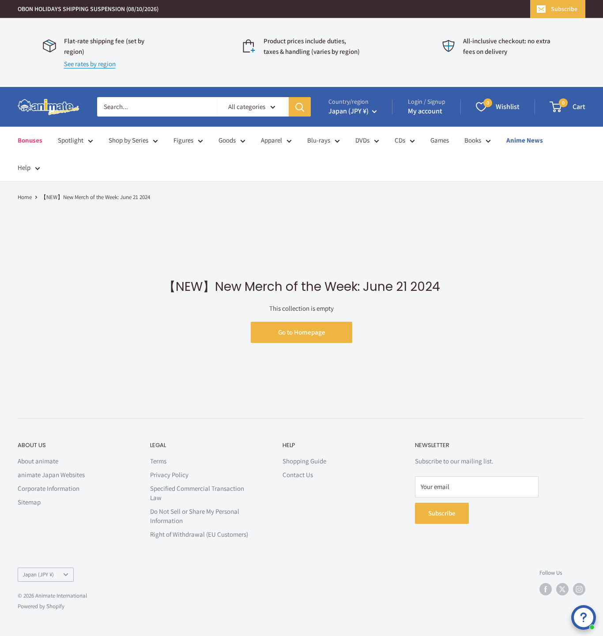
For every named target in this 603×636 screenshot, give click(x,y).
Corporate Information (48, 488)
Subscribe (564, 9)
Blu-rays (318, 140)
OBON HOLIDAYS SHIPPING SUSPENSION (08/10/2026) (88, 9)
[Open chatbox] (583, 617)
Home (25, 197)
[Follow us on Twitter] (562, 589)
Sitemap (29, 502)
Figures (183, 140)
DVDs (362, 140)
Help (24, 167)
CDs (400, 140)
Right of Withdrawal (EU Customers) (199, 534)
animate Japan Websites (51, 474)
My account (425, 111)
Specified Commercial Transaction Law (197, 493)
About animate (38, 461)
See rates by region (90, 64)
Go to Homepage (301, 332)
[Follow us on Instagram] (579, 589)
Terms (158, 461)
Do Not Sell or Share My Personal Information (194, 516)
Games (439, 140)
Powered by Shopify (41, 606)
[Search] (300, 107)
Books (472, 140)
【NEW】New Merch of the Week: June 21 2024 (95, 197)
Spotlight (70, 140)
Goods (227, 140)
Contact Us (298, 474)
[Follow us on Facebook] (545, 589)
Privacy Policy (169, 474)
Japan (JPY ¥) (38, 574)
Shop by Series (128, 140)
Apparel (271, 140)
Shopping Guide (304, 461)
